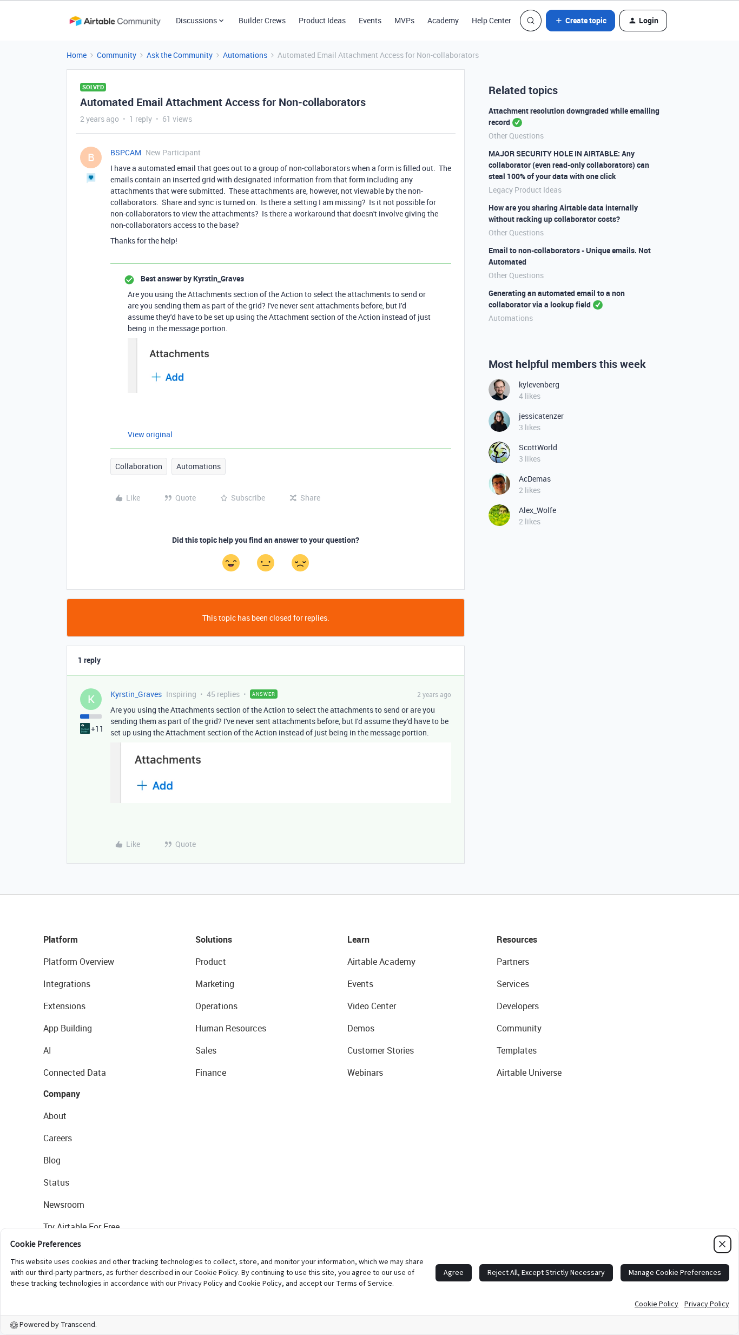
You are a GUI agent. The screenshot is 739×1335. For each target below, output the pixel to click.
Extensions (64, 1006)
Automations (245, 55)
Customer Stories (380, 1050)
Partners (513, 962)
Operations (216, 1006)
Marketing (214, 984)
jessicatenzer (541, 416)
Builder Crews (262, 20)
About (55, 1116)
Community (116, 55)
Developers (518, 1006)
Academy (443, 20)
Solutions (213, 939)
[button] (580, 20)
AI (47, 1050)
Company (61, 1094)
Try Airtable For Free (81, 1227)
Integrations (66, 984)
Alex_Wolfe (537, 510)
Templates (517, 1050)
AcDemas (535, 479)
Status (56, 1182)
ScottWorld (538, 447)
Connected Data (74, 1072)
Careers (57, 1138)
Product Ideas (322, 20)
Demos (360, 1028)
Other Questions (516, 135)
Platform (60, 939)
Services (513, 984)
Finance (210, 1072)
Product (210, 962)
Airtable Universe (529, 1072)
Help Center (491, 20)
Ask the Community (180, 55)
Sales (205, 1050)
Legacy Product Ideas (525, 190)
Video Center (371, 1006)
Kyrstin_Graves (136, 694)
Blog (52, 1160)
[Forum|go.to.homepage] (115, 20)
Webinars (365, 1072)
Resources (517, 939)
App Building (67, 1028)
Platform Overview (78, 962)
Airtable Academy (381, 962)
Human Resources (230, 1028)
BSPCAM (125, 152)
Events (370, 20)
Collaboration (138, 466)
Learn (358, 939)
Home (77, 55)
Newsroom (63, 1205)
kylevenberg (539, 384)
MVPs (404, 20)
